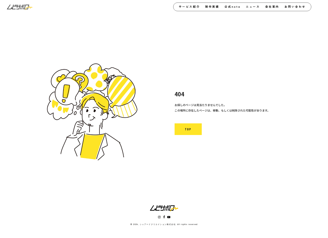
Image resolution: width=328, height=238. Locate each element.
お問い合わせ (295, 6)
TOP (188, 129)
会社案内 (272, 6)
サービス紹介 (189, 6)
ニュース (253, 6)
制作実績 (212, 6)
